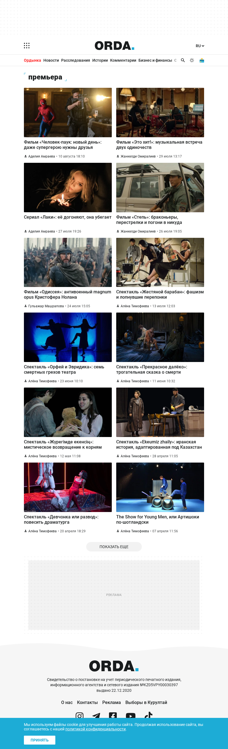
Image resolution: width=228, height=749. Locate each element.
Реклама (111, 702)
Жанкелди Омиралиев (138, 156)
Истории (100, 60)
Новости (51, 60)
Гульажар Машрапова (46, 306)
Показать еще (114, 547)
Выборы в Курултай (146, 702)
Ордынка (32, 60)
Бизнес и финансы (155, 60)
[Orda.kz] (113, 674)
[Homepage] (114, 45)
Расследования (75, 60)
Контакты (87, 702)
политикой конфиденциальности (95, 729)
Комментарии (123, 60)
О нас (67, 702)
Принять (40, 740)
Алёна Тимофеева (135, 306)
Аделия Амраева (41, 156)
